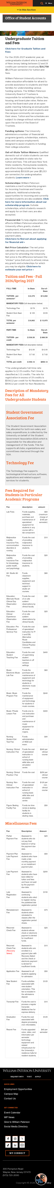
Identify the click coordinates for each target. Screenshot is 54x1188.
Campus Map (11, 1093)
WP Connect (17, 1153)
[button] (44, 1179)
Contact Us (10, 1098)
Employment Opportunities (18, 1089)
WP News (9, 1117)
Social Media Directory (16, 1126)
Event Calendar (12, 1112)
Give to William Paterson (17, 1121)
